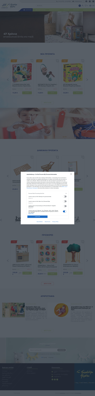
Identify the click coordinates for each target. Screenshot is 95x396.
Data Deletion (40, 221)
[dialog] (47, 198)
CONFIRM (37, 216)
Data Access (47, 221)
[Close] (71, 174)
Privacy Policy (55, 221)
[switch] (65, 196)
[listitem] (47, 193)
